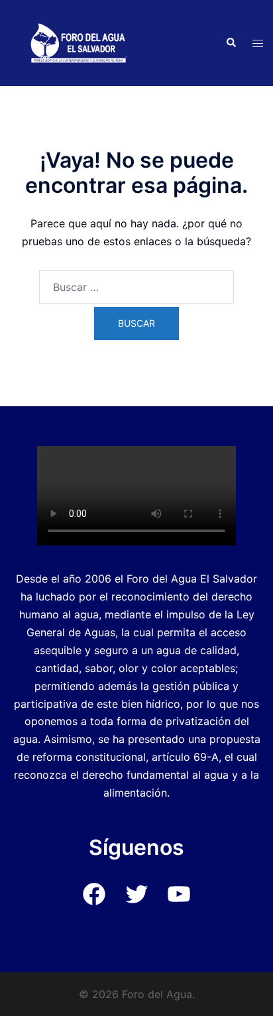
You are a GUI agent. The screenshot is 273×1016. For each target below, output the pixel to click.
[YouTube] (179, 903)
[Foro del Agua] (78, 41)
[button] (230, 43)
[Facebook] (94, 903)
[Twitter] (136, 903)
